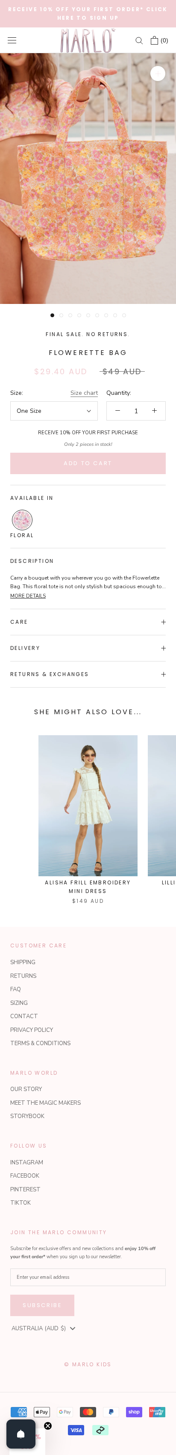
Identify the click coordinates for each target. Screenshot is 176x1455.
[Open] (20, 1434)
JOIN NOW (128, 773)
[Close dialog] (166, 687)
